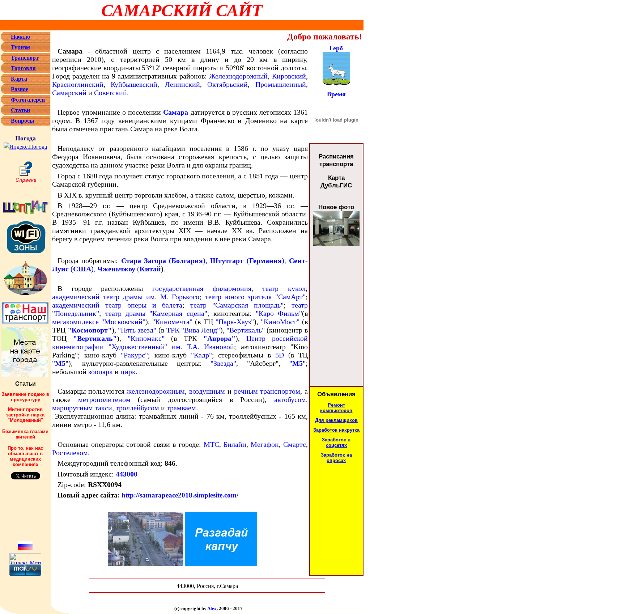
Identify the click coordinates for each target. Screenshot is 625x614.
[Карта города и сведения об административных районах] (6, 82)
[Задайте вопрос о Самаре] (6, 123)
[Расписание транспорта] (6, 61)
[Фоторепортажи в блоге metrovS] (25, 311)
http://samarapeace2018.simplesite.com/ (180, 495)
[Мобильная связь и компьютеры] (6, 71)
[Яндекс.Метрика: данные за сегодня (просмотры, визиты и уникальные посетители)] (25, 558)
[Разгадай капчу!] (145, 564)
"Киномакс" (146, 338)
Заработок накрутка (336, 430)
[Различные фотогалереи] (6, 102)
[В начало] (6, 40)
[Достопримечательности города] (6, 50)
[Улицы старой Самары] (25, 276)
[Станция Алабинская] (336, 244)
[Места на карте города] (24, 375)
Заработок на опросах (336, 457)
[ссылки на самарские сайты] (6, 92)
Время (336, 94)
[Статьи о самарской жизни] (6, 113)
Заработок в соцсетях (336, 442)
